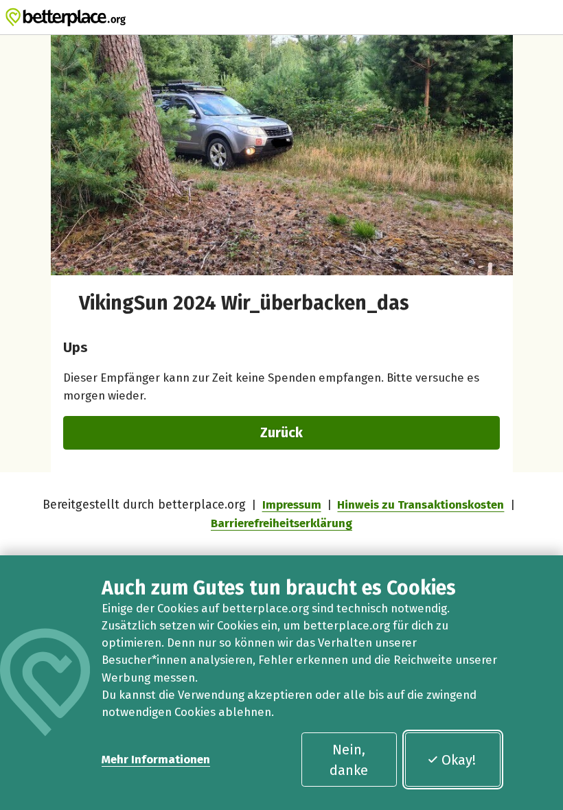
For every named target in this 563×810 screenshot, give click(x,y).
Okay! (458, 760)
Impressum (291, 504)
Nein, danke (349, 759)
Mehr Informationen (156, 759)
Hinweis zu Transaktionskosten (420, 504)
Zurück (281, 432)
